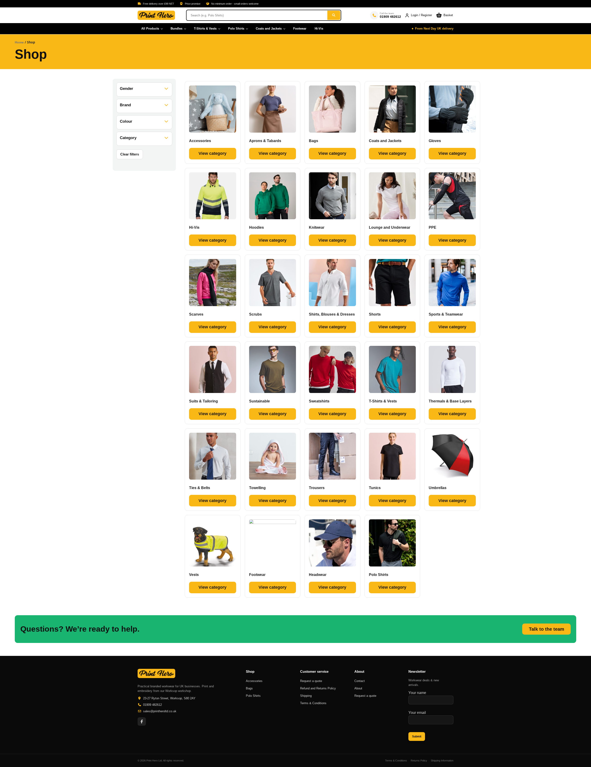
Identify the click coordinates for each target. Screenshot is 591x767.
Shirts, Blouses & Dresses (332, 314)
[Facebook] (142, 721)
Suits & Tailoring (203, 401)
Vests (194, 575)
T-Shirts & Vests (383, 401)
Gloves (435, 141)
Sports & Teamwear (446, 314)
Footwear (257, 575)
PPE (432, 227)
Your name (417, 693)
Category (128, 138)
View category (212, 153)
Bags (313, 141)
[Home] (156, 15)
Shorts (375, 314)
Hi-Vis (194, 227)
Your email (417, 713)
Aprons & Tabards (265, 141)
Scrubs (255, 314)
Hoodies (256, 227)
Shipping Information (442, 760)
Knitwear (316, 227)
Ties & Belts (199, 488)
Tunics (375, 488)
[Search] (333, 15)
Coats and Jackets (385, 141)
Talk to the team (546, 629)
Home (19, 42)
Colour (126, 121)
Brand (125, 105)
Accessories (200, 141)
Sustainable (259, 401)
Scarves (196, 314)
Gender (126, 88)
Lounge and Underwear (389, 227)
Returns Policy (419, 760)
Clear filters (129, 154)
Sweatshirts (319, 401)
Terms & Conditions (396, 760)
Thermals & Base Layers (450, 401)
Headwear (317, 575)
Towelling (257, 488)
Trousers (317, 488)
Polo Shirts (378, 575)
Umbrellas (437, 488)
